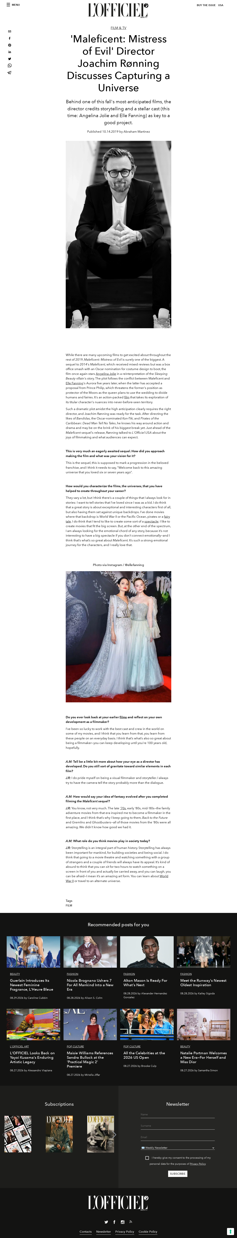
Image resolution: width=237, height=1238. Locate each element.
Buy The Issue (206, 5)
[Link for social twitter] (106, 1223)
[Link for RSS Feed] (131, 1222)
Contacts (86, 1231)
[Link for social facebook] (114, 1223)
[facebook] (10, 38)
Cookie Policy (148, 1231)
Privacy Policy (198, 1163)
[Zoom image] (118, 636)
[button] (114, 1135)
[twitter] (10, 59)
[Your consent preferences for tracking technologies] (230, 1231)
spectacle (151, 521)
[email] (10, 31)
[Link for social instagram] (122, 1223)
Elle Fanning (74, 383)
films (123, 717)
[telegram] (10, 73)
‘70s (123, 808)
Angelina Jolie (106, 374)
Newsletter (103, 1231)
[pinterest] (10, 45)
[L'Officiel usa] (118, 10)
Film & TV (118, 28)
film (126, 397)
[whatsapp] (10, 66)
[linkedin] (10, 52)
